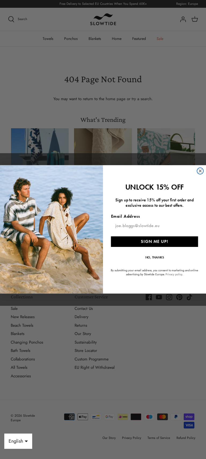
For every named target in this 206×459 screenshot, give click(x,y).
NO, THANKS (154, 257)
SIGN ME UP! (154, 241)
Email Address (125, 216)
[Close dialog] (200, 171)
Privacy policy (173, 274)
